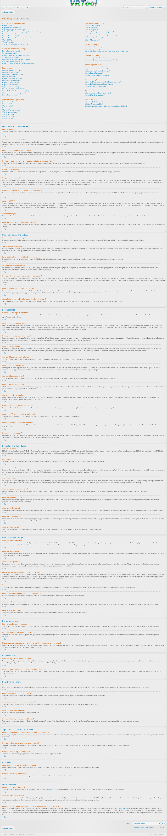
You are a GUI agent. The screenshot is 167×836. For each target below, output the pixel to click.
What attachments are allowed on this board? (98, 93)
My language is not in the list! (10, 57)
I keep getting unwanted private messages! (97, 49)
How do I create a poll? (9, 76)
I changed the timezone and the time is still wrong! (16, 55)
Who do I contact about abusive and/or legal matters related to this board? (106, 106)
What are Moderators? (91, 28)
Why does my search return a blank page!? (97, 71)
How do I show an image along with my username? (17, 59)
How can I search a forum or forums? (96, 67)
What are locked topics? (9, 116)
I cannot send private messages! (94, 47)
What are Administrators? (92, 25)
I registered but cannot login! (10, 36)
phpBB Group (51, 789)
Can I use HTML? (7, 104)
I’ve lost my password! (9, 34)
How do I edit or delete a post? (11, 72)
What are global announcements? (11, 110)
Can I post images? (7, 108)
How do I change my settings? (11, 51)
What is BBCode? (7, 102)
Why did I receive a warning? (10, 87)
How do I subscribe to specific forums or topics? (99, 84)
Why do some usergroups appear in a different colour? (101, 36)
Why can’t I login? (7, 25)
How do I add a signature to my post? (13, 74)
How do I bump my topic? (9, 95)
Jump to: (128, 823)
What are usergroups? (91, 30)
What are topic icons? (8, 118)
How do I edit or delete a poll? (11, 80)
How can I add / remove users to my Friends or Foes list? (101, 60)
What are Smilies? (7, 106)
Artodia (162, 834)
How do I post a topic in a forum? (12, 70)
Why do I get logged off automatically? (13, 30)
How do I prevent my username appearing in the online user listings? (22, 32)
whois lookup (123, 808)
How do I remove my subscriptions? (95, 86)
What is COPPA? (7, 40)
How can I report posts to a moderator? (13, 89)
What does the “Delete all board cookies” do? (15, 44)
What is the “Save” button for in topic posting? (15, 91)
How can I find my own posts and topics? (97, 75)
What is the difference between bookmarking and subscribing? (103, 82)
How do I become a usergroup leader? (96, 34)
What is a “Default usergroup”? (94, 38)
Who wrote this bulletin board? (94, 102)
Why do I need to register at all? (11, 28)
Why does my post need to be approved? (14, 93)
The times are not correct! (9, 53)
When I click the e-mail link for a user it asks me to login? (18, 63)
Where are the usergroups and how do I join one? (99, 32)
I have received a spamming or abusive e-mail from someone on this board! (106, 51)
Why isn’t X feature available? (94, 104)
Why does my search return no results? (96, 69)
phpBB (11, 834)
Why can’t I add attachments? (10, 85)
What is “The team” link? (92, 40)
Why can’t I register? (8, 42)
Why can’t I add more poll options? (12, 78)
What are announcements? (9, 112)
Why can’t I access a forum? (10, 82)
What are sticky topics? (9, 114)
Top (5, 136)
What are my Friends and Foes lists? (95, 58)
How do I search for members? (94, 73)
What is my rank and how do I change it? (14, 61)
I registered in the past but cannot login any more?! (16, 38)
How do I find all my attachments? (95, 95)
